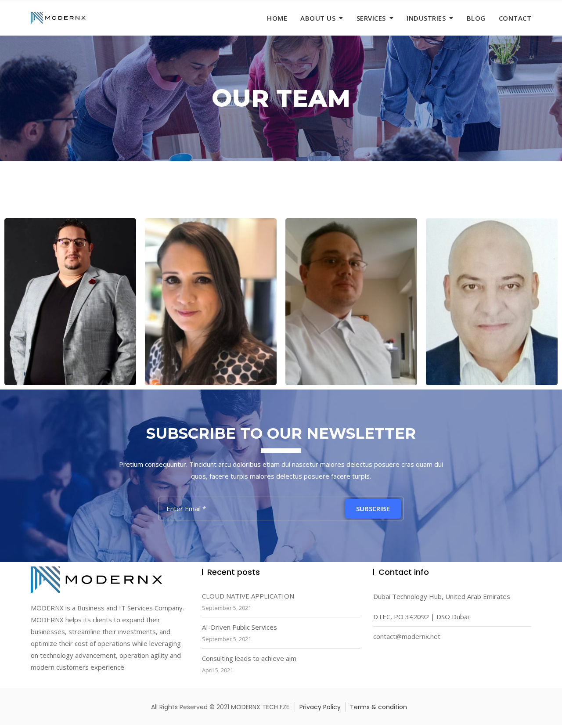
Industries (426, 18)
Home (277, 18)
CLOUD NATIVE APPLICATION (248, 596)
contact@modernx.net (406, 636)
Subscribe (373, 508)
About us (317, 18)
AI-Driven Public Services (239, 627)
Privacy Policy (320, 707)
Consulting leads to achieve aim (249, 658)
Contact (515, 18)
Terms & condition (378, 707)
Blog (476, 18)
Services (371, 18)
